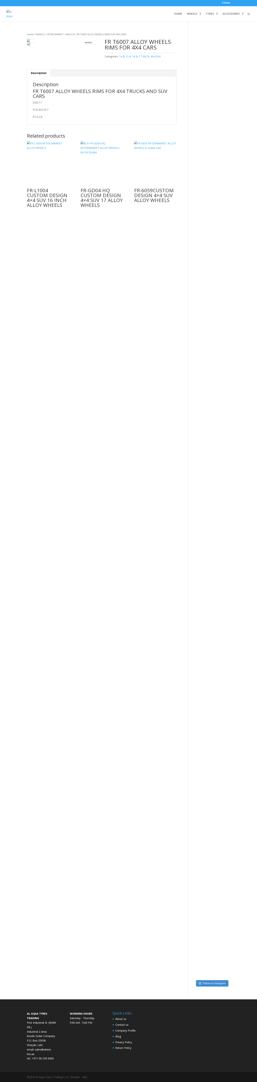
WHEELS (192, 13)
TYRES (210, 13)
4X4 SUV (70, 34)
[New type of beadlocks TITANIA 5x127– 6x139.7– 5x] (216, 185)
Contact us (121, 1024)
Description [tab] (38, 73)
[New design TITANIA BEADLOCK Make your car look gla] (197, 527)
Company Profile (125, 1030)
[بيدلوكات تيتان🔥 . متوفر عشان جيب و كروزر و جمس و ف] (197, 126)
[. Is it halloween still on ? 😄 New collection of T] (226, 194)
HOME (178, 13)
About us (120, 1019)
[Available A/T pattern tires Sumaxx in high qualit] (207, 203)
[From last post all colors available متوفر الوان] (207, 453)
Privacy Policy (123, 1042)
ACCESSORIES (231, 13)
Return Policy (123, 1048)
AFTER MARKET (55, 34)
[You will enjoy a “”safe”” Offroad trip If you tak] (216, 495)
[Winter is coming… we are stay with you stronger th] (216, 798)
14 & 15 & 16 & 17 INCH (134, 56)
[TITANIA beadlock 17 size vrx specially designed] (207, 831)
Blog (118, 1036)
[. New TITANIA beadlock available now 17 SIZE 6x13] (197, 827)
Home (30, 34)
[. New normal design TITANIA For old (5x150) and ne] (226, 511)
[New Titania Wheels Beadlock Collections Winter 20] (226, 753)
